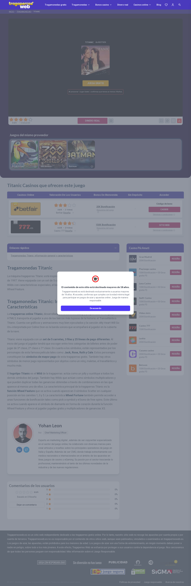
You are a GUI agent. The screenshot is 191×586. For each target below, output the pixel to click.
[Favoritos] (166, 4)
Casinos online (141, 5)
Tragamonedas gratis (55, 5)
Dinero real (122, 5)
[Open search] (180, 5)
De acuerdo (95, 308)
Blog (159, 5)
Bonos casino (102, 5)
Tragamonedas (79, 5)
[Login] (172, 4)
